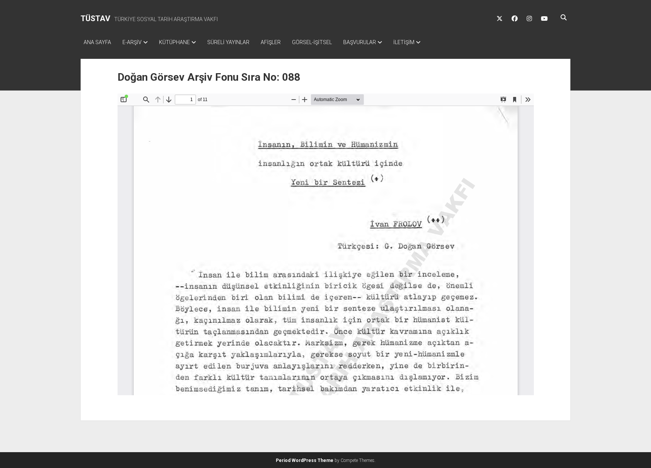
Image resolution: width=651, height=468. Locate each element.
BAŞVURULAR (359, 42)
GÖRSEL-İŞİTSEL (312, 42)
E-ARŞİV (132, 42)
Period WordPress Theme (304, 460)
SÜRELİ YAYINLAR (228, 42)
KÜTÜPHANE (174, 42)
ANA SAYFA (97, 42)
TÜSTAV (95, 18)
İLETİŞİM (403, 42)
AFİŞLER (271, 42)
